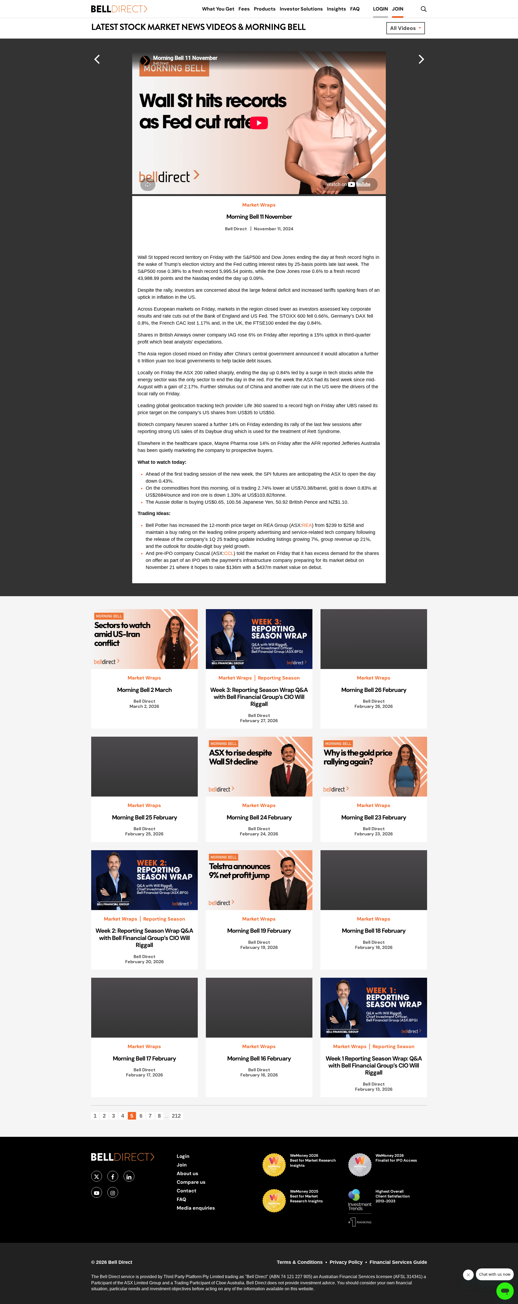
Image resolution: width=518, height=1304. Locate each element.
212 (176, 1116)
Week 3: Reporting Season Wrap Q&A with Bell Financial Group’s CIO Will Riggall (259, 697)
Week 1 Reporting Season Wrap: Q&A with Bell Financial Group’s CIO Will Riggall (374, 1065)
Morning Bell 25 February (144, 817)
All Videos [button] (403, 28)
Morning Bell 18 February (373, 930)
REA (307, 525)
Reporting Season (279, 678)
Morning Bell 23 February (373, 817)
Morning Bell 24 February (259, 817)
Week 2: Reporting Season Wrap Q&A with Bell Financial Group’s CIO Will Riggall (144, 938)
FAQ (181, 1199)
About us (187, 1173)
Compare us (191, 1182)
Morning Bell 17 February (144, 1058)
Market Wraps (259, 205)
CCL (229, 553)
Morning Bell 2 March (144, 690)
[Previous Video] (421, 59)
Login (183, 1156)
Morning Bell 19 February (259, 930)
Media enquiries (196, 1208)
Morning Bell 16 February (259, 1058)
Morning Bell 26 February (373, 690)
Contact (186, 1191)
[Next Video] (97, 59)
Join (182, 1165)
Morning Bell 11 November (259, 216)
